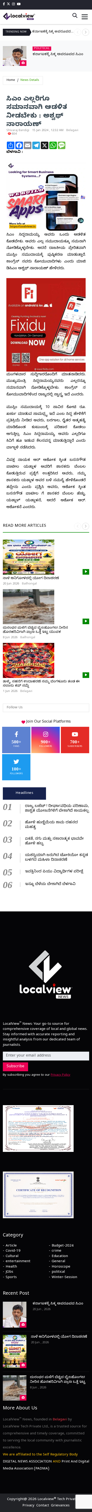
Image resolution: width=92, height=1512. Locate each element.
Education (60, 1256)
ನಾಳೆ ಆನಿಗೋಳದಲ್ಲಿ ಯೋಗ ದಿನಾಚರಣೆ (31, 578)
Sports (11, 1277)
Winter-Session (64, 1277)
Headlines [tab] (24, 793)
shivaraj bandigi (17, 131)
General (58, 1261)
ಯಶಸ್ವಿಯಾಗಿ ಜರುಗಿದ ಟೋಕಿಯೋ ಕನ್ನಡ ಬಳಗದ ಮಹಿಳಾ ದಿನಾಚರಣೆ (56, 858)
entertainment (18, 1261)
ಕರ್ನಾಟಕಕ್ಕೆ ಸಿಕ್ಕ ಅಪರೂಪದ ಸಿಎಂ (53, 32)
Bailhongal (29, 584)
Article (11, 1246)
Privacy (28, 1506)
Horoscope (61, 1267)
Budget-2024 (63, 1246)
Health (11, 1267)
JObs (9, 1272)
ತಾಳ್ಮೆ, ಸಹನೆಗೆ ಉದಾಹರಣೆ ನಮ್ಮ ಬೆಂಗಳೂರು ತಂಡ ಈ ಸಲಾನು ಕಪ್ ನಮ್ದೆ (41, 684)
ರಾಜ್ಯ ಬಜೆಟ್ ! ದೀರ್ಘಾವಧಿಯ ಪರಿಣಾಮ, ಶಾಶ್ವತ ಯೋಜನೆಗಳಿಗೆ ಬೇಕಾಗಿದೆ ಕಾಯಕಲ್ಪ (57, 809)
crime (56, 1251)
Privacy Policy (60, 1075)
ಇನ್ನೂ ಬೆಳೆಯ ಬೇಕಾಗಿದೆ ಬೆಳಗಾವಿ (50, 884)
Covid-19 (13, 1251)
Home (11, 80)
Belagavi (72, 131)
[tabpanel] (46, 844)
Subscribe (15, 1066)
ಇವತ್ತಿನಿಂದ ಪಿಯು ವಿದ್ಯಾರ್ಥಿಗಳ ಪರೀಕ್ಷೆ (54, 871)
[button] (85, 32)
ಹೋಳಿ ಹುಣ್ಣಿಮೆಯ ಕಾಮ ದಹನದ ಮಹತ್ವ (51, 825)
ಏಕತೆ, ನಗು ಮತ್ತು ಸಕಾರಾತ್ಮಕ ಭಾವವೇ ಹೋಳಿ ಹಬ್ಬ (54, 841)
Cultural (12, 1256)
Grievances (60, 1506)
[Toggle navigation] (84, 16)
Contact (42, 1506)
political (58, 1272)
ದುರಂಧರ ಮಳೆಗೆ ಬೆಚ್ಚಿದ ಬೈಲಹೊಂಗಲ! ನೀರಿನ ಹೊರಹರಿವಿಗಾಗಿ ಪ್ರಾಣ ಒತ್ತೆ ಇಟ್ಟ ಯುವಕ (35, 630)
